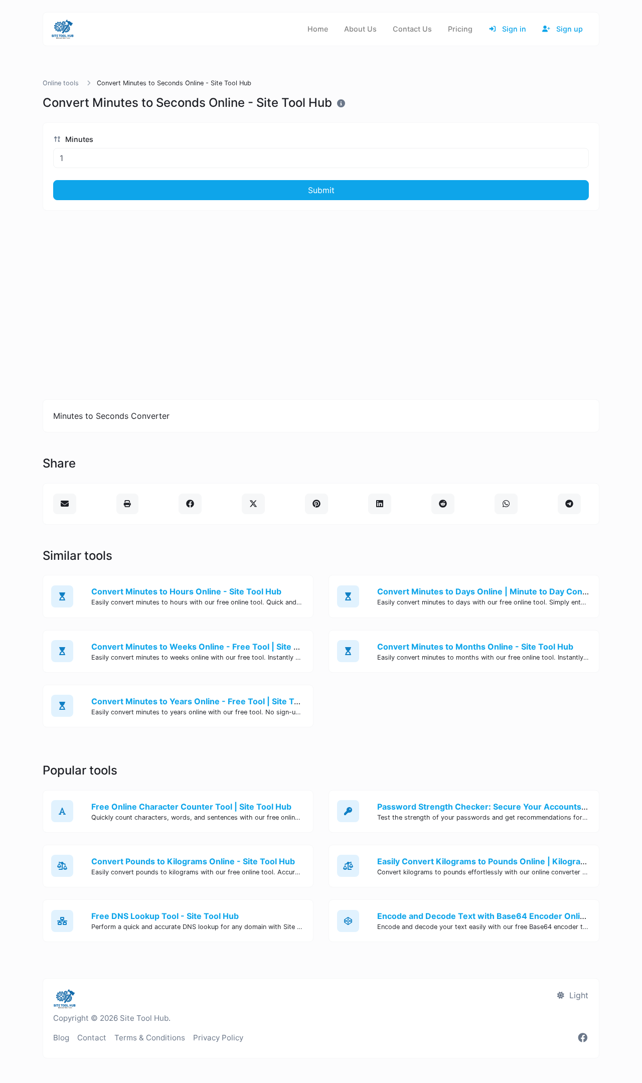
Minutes (78, 139)
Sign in (513, 29)
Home (317, 29)
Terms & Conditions (149, 1037)
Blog (61, 1037)
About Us (360, 29)
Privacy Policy (218, 1037)
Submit (321, 190)
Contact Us (412, 29)
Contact (91, 1037)
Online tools (61, 83)
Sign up (568, 29)
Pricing (460, 29)
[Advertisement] (321, 305)
